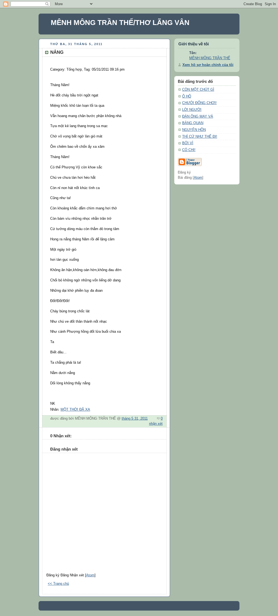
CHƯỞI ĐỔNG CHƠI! (199, 103)
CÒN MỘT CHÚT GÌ (198, 90)
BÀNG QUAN (192, 123)
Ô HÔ (186, 96)
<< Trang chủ (58, 584)
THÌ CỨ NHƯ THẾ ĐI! (199, 137)
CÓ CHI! (188, 150)
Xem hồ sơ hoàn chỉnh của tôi (207, 65)
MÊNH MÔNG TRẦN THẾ (209, 58)
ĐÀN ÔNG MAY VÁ (197, 116)
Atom (90, 575)
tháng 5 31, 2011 (135, 418)
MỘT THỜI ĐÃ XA (75, 409)
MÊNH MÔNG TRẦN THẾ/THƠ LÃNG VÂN (120, 22)
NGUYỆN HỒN (194, 130)
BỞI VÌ (187, 143)
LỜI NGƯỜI (191, 110)
